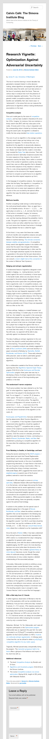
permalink (23, 683)
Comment (14, 708)
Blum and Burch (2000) (19, 348)
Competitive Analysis (24, 662)
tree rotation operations (34, 133)
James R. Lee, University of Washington (21, 77)
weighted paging (11, 473)
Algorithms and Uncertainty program (22, 667)
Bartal (20, 533)
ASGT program (35, 454)
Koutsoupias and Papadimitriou (16, 417)
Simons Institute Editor (31, 70)
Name (13, 736)
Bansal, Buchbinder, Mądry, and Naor (24, 438)
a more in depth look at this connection (27, 259)
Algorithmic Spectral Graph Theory (30, 368)
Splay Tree (21, 152)
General (24, 681)
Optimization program (32, 627)
